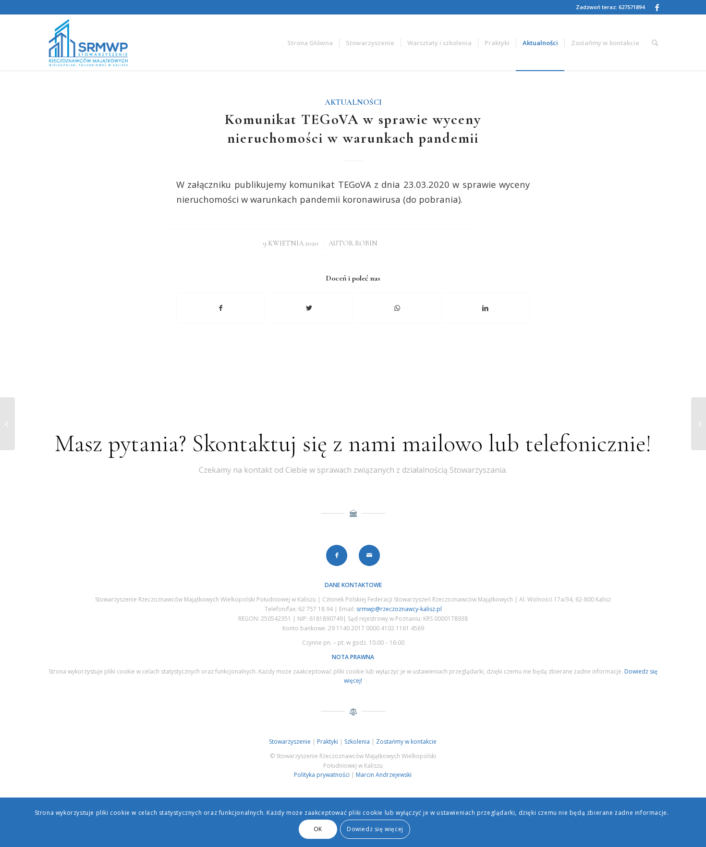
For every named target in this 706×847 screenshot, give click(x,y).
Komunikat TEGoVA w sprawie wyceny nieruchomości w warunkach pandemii (353, 128)
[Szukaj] (654, 43)
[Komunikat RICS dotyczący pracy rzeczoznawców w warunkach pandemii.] (7, 423)
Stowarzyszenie (290, 741)
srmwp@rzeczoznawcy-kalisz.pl (399, 609)
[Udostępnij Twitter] (309, 308)
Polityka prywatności (322, 775)
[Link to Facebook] (657, 7)
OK (318, 828)
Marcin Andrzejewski (384, 775)
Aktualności (353, 102)
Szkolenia (357, 741)
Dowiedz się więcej (375, 828)
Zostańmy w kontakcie (406, 741)
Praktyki (327, 741)
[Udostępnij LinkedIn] (486, 308)
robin (366, 243)
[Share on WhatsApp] (397, 308)
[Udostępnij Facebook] (221, 308)
